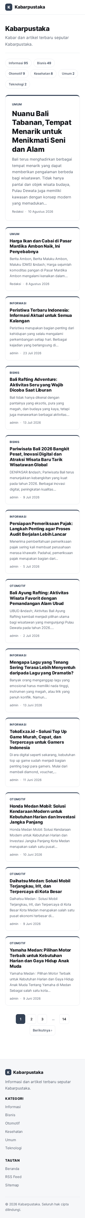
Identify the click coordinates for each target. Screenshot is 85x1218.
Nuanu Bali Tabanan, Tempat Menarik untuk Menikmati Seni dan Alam (42, 131)
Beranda (12, 1168)
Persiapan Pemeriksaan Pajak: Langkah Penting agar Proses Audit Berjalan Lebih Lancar (41, 529)
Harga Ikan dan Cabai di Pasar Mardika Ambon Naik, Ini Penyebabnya (41, 246)
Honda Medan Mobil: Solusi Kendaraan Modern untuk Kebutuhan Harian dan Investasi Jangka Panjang (42, 814)
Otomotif (17, 73)
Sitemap (12, 1185)
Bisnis (44, 63)
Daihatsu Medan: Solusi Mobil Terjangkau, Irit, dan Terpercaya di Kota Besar (40, 886)
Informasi (18, 63)
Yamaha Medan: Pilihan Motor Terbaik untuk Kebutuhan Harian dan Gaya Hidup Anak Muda (40, 958)
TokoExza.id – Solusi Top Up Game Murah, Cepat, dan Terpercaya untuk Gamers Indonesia (38, 739)
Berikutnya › (42, 1030)
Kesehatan (43, 73)
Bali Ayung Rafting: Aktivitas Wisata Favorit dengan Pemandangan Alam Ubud (39, 598)
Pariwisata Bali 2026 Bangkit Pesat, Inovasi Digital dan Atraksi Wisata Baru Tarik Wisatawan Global (39, 456)
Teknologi (17, 84)
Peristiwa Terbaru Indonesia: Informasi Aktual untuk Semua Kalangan (41, 315)
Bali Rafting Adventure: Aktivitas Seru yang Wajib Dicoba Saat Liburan (36, 385)
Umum (68, 73)
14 (64, 1019)
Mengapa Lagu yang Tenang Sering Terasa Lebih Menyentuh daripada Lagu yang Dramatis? (42, 667)
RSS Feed (13, 1176)
